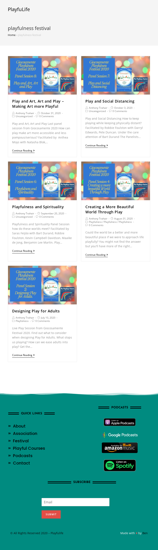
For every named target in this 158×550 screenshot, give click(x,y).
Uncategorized (24, 116)
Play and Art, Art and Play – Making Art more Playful (38, 104)
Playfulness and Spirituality (38, 206)
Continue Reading (22, 150)
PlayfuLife (19, 9)
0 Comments (46, 116)
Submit (51, 514)
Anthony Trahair (25, 113)
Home (11, 35)
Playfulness (95, 222)
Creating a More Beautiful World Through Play (109, 209)
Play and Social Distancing (110, 101)
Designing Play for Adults (36, 311)
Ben (145, 533)
